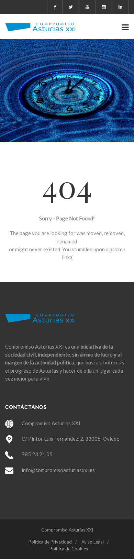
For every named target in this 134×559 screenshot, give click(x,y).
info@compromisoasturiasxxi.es (58, 470)
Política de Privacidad (50, 542)
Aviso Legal (92, 542)
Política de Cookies (68, 548)
